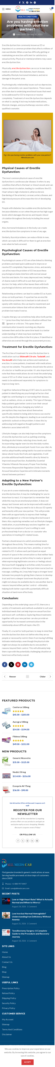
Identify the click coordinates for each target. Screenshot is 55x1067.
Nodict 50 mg (19, 772)
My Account (7, 1019)
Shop (4, 972)
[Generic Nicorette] (6, 761)
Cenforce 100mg (21, 707)
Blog (4, 967)
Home (5, 952)
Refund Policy (8, 993)
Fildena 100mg (20, 736)
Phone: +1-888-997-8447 (16, 884)
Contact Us (7, 962)
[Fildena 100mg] (6, 740)
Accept (27, 1062)
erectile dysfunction (21, 68)
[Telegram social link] (35, 3)
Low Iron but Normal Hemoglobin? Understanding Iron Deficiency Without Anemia (31, 916)
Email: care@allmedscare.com (17, 888)
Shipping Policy (9, 998)
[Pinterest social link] (27, 3)
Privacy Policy (8, 1008)
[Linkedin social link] (31, 3)
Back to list (27, 676)
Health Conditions (27, 17)
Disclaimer (7, 1034)
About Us (6, 957)
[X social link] (23, 3)
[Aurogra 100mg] (6, 725)
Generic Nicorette (22, 758)
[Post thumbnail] (6, 903)
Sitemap (5, 977)
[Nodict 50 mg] (6, 775)
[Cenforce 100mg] (6, 711)
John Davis (21, 34)
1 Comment (32, 906)
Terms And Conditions (12, 1029)
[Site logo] (27, 8)
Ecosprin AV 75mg (21, 786)
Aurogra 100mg (20, 722)
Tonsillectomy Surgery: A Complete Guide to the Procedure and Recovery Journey (30, 933)
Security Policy (9, 1003)
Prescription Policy (10, 988)
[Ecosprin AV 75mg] (6, 789)
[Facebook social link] (19, 3)
